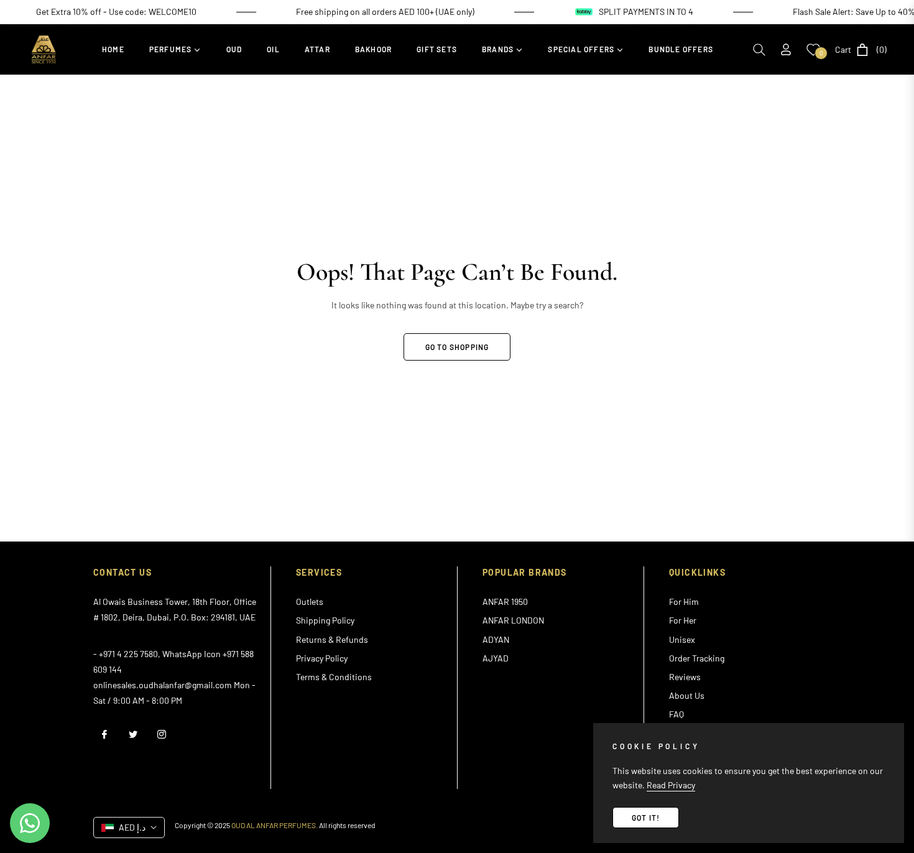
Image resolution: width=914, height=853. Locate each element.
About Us (686, 695)
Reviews (685, 676)
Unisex (682, 639)
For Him (684, 601)
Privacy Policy (322, 658)
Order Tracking (696, 658)
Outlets (309, 601)
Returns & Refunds (332, 639)
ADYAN (495, 639)
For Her (682, 620)
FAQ (676, 714)
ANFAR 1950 (505, 601)
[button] (759, 49)
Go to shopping (457, 347)
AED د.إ (132, 827)
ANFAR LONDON (513, 620)
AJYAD (495, 658)
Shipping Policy (325, 620)
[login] (786, 49)
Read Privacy (671, 785)
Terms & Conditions (334, 676)
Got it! (646, 817)
